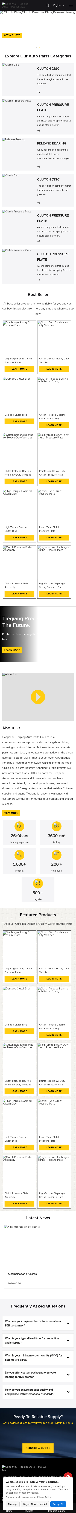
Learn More (12, 650)
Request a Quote (38, 1448)
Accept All (58, 1504)
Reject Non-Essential (35, 1504)
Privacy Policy (44, 1497)
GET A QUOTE (12, 35)
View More (11, 813)
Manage (12, 1504)
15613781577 (68, 1476)
